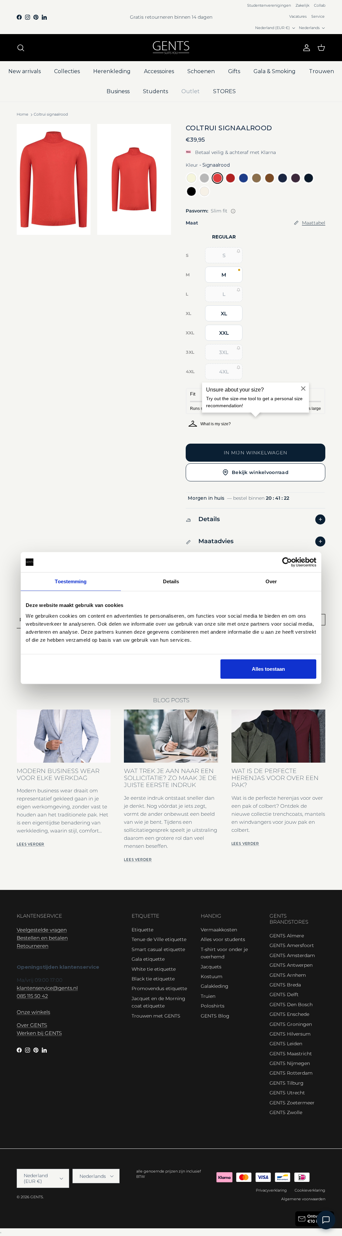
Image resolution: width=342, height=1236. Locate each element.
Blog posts (171, 700)
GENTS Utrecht (287, 1093)
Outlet (190, 91)
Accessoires (159, 71)
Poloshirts (212, 1006)
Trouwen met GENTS (156, 1016)
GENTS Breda (285, 985)
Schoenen (201, 71)
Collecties (67, 71)
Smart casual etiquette (158, 949)
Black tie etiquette (153, 979)
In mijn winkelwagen (255, 453)
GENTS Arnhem (288, 975)
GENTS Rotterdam (291, 1073)
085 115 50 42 (32, 996)
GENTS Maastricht (291, 1054)
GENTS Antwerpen (291, 965)
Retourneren (32, 946)
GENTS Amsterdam (292, 955)
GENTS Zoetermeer (292, 1103)
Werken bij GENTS (39, 1033)
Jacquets (211, 967)
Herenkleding (112, 71)
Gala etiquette (148, 959)
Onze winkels (33, 1012)
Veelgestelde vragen (42, 930)
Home (22, 114)
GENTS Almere (287, 936)
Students (155, 91)
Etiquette (142, 930)
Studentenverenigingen (269, 5)
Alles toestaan (268, 668)
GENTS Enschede (289, 1014)
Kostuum (211, 976)
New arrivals (24, 71)
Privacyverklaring (271, 1190)
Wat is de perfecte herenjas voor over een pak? (275, 778)
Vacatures (298, 16)
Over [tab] (271, 581)
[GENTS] (171, 47)
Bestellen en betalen (42, 938)
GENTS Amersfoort (292, 945)
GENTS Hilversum (290, 1034)
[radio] (191, 178)
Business (118, 91)
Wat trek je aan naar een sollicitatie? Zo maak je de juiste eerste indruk (170, 778)
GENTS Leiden (286, 1044)
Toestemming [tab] (71, 581)
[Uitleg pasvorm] (233, 211)
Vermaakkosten (219, 930)
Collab (319, 5)
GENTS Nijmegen (290, 1063)
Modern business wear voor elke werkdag (58, 774)
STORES (224, 91)
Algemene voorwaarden (303, 1199)
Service (318, 16)
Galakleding (214, 986)
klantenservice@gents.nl (47, 988)
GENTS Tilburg (287, 1083)
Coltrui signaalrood (51, 114)
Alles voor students (223, 939)
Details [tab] (171, 581)
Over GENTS (32, 1025)
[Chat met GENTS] (326, 1220)
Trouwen (321, 71)
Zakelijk (302, 5)
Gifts (234, 71)
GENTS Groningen (291, 1024)
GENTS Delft (284, 994)
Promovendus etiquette (159, 988)
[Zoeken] (21, 48)
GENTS (36, 1197)
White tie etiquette (154, 969)
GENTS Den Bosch (291, 1004)
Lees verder (30, 844)
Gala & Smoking (274, 71)
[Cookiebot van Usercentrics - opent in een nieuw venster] (287, 562)
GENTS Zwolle (286, 1112)
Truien (208, 996)
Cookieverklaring (310, 1190)
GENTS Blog (215, 1016)
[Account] (305, 48)
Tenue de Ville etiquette (159, 939)
